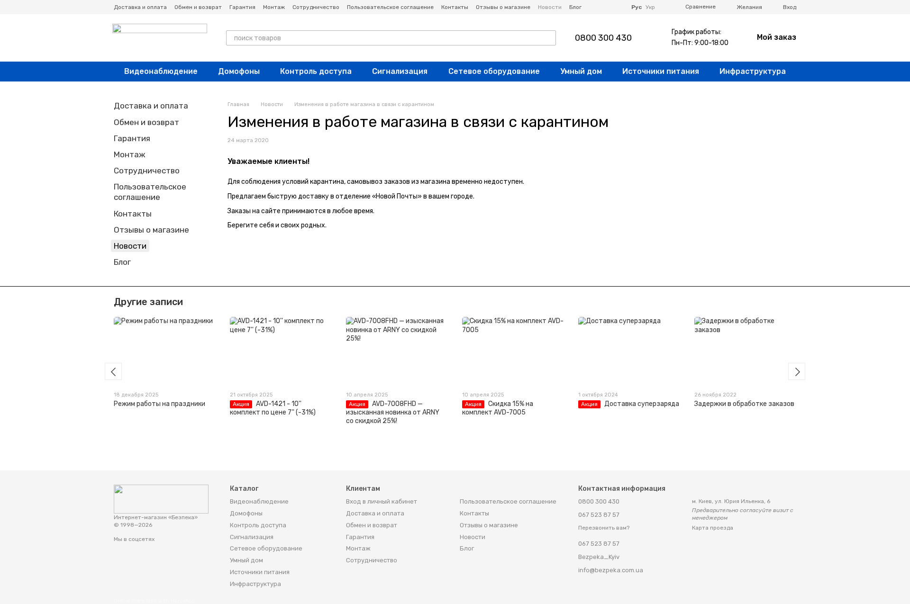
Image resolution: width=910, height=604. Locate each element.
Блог (575, 7)
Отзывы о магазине (503, 7)
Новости (550, 7)
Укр (650, 7)
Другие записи (148, 301)
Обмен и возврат (198, 7)
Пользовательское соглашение (390, 7)
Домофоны (239, 71)
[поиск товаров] (548, 37)
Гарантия (242, 7)
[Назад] (113, 371)
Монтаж (274, 7)
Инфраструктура (752, 71)
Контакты (454, 7)
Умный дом (581, 71)
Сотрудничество (315, 7)
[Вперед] (796, 371)
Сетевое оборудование (494, 71)
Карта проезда (712, 527)
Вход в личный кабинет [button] (381, 501)
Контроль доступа (316, 71)
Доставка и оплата (140, 7)
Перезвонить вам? (603, 527)
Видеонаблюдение (161, 71)
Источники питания (660, 71)
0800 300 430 (603, 38)
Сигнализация (400, 71)
